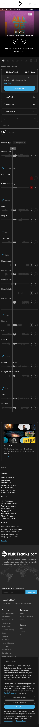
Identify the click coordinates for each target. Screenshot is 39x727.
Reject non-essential (19, 702)
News (22, 635)
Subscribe (19, 88)
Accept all (19, 707)
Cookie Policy (8, 721)
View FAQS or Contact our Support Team (16, 603)
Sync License (6, 623)
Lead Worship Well (26, 616)
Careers (22, 631)
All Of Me (29, 35)
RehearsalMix (6, 650)
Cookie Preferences (10, 693)
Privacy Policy (21, 721)
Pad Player (5, 640)
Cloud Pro (5, 646)
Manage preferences (19, 698)
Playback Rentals (8, 643)
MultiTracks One (8, 613)
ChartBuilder (6, 653)
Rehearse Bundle (8, 620)
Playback (5, 636)
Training (22, 620)
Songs (22, 613)
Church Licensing (8, 630)
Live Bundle (6, 616)
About (22, 628)
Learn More (7, 83)
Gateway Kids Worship (15, 35)
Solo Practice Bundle (9, 656)
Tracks (4, 633)
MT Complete (6, 626)
